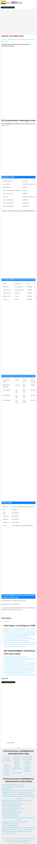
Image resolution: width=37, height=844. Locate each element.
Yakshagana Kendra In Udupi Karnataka (15, 661)
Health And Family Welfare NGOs (13, 786)
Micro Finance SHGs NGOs (11, 806)
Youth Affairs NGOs (9, 833)
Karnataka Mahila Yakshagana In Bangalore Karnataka (19, 668)
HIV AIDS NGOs (29, 790)
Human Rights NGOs (24, 800)
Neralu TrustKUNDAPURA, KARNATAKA (14, 646)
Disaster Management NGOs (11, 812)
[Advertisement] (18, 21)
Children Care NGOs (9, 829)
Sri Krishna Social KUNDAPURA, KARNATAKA (16, 636)
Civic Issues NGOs (29, 827)
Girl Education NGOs (9, 810)
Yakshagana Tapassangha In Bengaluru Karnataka (17, 672)
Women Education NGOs (10, 823)
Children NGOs (7, 788)
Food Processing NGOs (10, 816)
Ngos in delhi (27, 757)
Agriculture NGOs (8, 792)
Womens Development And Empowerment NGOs (18, 794)
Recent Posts (10, 742)
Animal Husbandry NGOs (10, 825)
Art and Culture (5, 621)
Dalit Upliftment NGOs (10, 814)
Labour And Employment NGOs (12, 808)
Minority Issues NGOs (25, 829)
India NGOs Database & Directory (24, 838)
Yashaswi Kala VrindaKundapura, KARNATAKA (16, 640)
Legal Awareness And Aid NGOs (12, 804)
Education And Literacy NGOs (12, 784)
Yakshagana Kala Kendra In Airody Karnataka (16, 657)
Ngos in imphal (7, 761)
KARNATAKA (5, 125)
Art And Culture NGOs (23, 792)
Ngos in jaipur (17, 768)
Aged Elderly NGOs (8, 821)
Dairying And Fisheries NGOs (11, 827)
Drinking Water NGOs (9, 800)
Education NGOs (22, 821)
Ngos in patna (27, 759)
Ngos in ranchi (17, 772)
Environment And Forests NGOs (13, 790)
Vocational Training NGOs (11, 802)
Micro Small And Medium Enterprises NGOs (16, 831)
